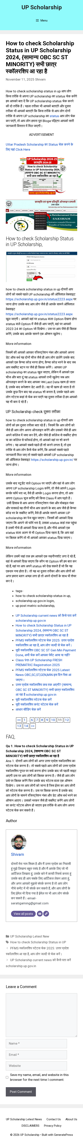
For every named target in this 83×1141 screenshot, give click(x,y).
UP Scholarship (41, 7)
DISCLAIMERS (30, 1125)
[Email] (40, 914)
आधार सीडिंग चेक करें (28, 709)
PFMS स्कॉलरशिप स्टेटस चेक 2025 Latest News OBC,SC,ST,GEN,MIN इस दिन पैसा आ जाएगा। (43, 675)
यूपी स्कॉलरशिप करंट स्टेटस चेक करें (37, 704)
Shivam (40, 79)
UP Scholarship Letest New (29, 936)
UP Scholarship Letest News (24, 1119)
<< (19, 720)
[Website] (46, 914)
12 (67, 720)
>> (33, 726)
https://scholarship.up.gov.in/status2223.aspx (39, 299)
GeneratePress (63, 1135)
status (54, 116)
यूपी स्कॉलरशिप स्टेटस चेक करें (34, 699)
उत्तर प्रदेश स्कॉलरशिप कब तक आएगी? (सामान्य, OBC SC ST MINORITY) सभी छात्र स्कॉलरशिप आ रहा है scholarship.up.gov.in (45, 689)
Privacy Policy (52, 1125)
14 (26, 726)
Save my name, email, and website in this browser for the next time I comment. (39, 1077)
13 (19, 726)
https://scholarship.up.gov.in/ (52, 460)
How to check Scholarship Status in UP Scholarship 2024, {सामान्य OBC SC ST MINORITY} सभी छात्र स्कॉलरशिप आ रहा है (43, 630)
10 (53, 720)
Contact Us (54, 1119)
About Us (71, 1119)
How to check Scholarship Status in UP (38, 942)
